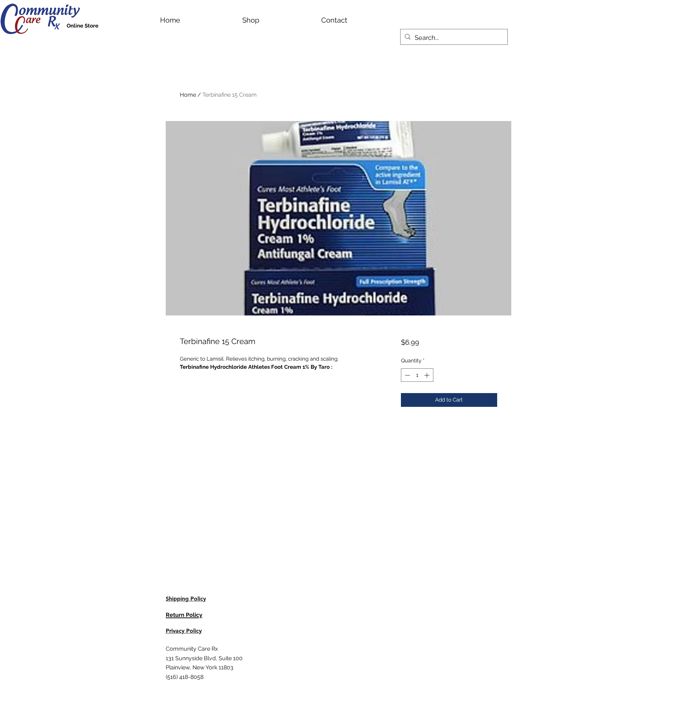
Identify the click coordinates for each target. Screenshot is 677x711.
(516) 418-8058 (184, 677)
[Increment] (427, 375)
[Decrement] (406, 375)
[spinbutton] (417, 375)
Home (188, 94)
